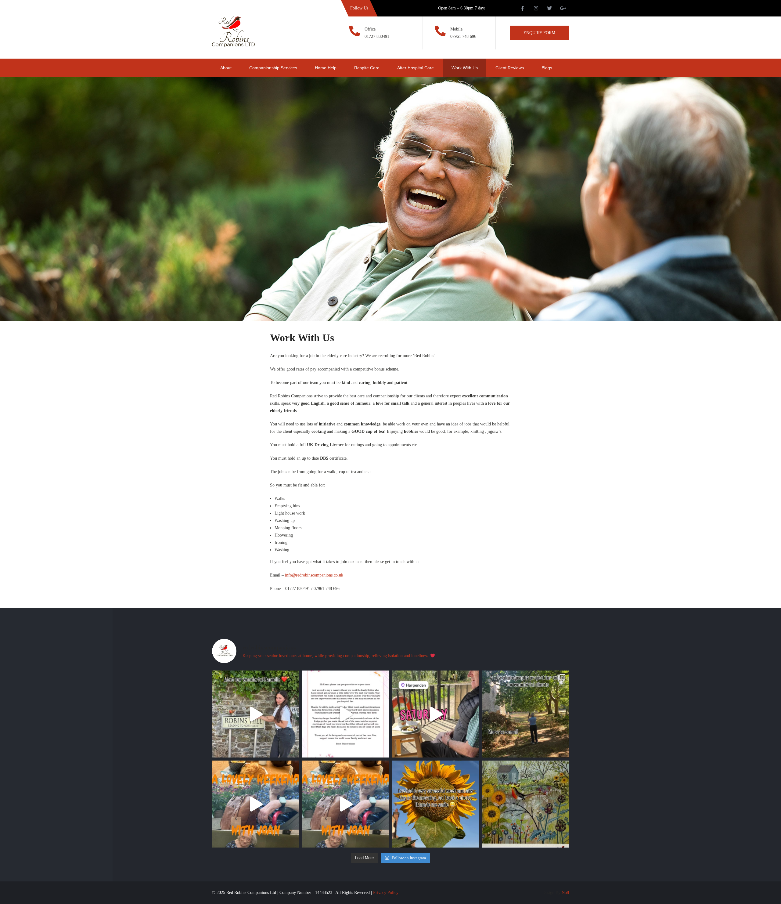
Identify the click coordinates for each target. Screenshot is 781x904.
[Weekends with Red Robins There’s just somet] (435, 714)
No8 (565, 892)
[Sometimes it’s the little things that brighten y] (435, 804)
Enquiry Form (539, 33)
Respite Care (367, 67)
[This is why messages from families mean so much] (345, 714)
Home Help (326, 67)
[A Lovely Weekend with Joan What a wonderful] (255, 804)
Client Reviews (509, 67)
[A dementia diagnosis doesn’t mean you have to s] (525, 714)
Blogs (547, 67)
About (226, 67)
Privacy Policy (385, 892)
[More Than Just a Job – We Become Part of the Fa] (525, 804)
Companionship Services (273, 67)
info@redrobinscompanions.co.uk (314, 575)
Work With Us (465, 67)
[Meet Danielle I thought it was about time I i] (255, 714)
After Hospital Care (415, 67)
